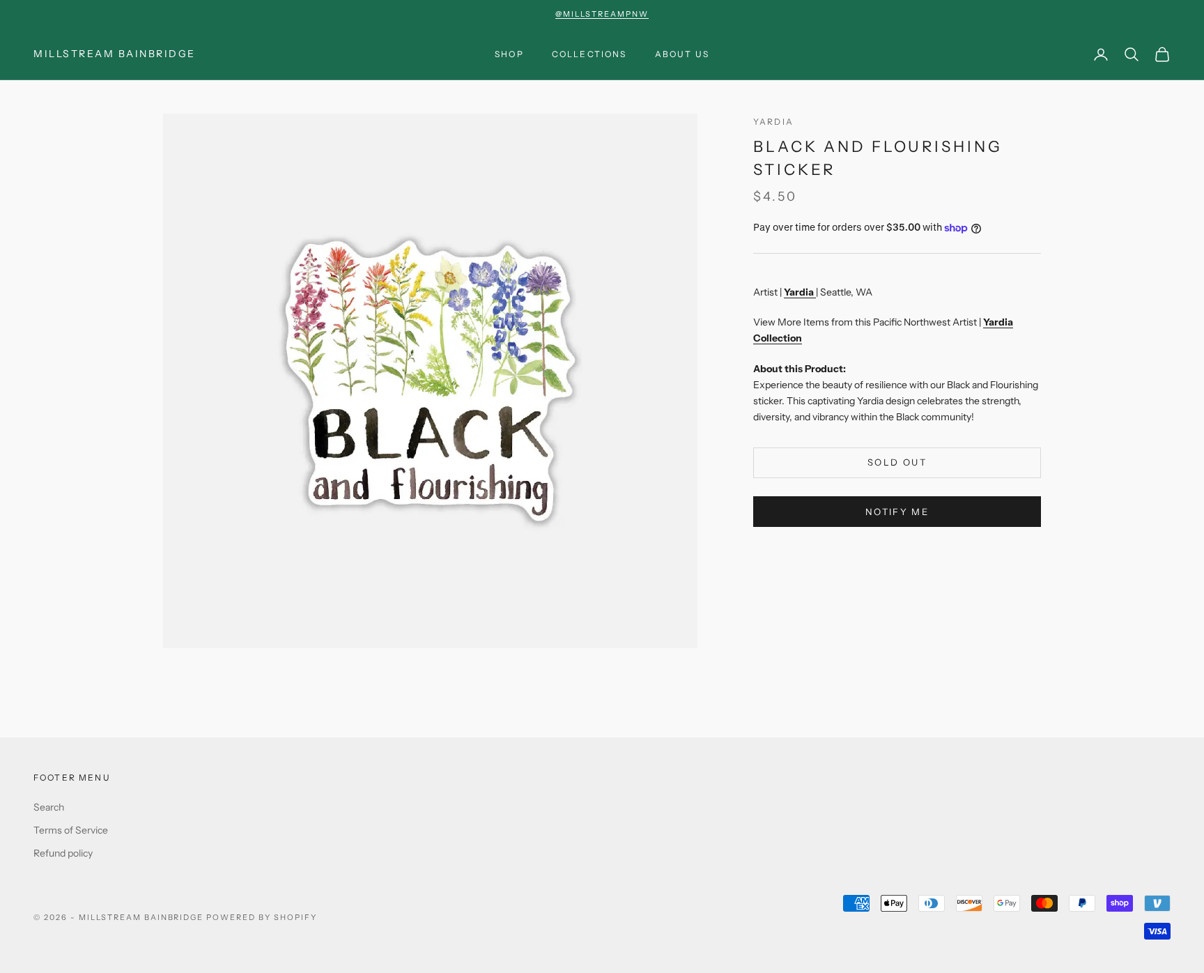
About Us (682, 54)
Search (48, 807)
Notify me (897, 511)
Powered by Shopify (261, 917)
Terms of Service (70, 830)
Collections (589, 54)
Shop (509, 54)
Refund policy (63, 853)
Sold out (897, 462)
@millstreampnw (602, 14)
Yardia (773, 121)
